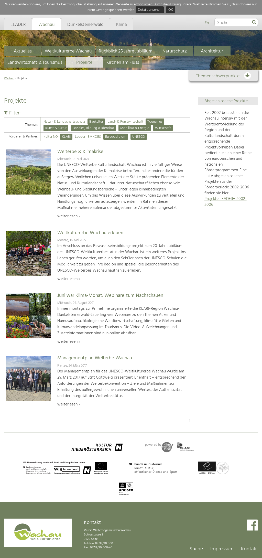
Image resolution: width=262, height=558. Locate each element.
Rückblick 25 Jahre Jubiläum (125, 51)
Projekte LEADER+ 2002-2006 (225, 202)
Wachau (9, 78)
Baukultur (96, 122)
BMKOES (94, 137)
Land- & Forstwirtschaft (125, 122)
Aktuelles (22, 51)
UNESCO (138, 137)
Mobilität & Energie (134, 128)
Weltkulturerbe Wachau (68, 51)
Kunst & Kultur (56, 128)
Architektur (212, 51)
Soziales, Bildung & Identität (93, 128)
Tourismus (154, 122)
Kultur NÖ (50, 137)
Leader (80, 137)
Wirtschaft (163, 128)
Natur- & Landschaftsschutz (64, 122)
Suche (196, 549)
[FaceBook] (252, 526)
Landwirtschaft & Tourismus (34, 62)
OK (170, 10)
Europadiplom (115, 137)
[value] (254, 22)
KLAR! (66, 137)
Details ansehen (149, 10)
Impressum (222, 549)
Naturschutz (174, 51)
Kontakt (249, 549)
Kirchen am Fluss (122, 62)
